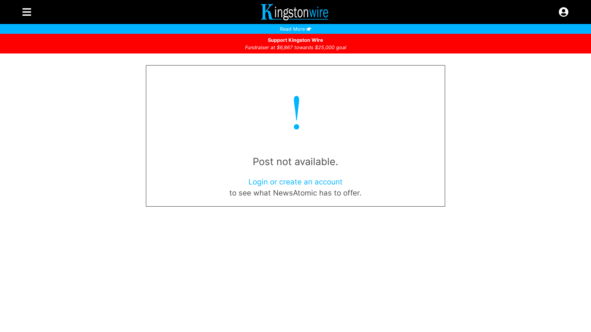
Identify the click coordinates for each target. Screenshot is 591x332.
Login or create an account (295, 181)
